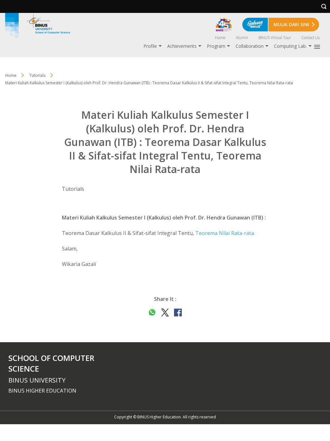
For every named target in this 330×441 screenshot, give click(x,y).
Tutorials (37, 75)
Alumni (242, 37)
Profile (150, 46)
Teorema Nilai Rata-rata (224, 233)
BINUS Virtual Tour (274, 37)
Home (220, 37)
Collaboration (250, 46)
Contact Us (310, 37)
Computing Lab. (290, 46)
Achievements (182, 46)
